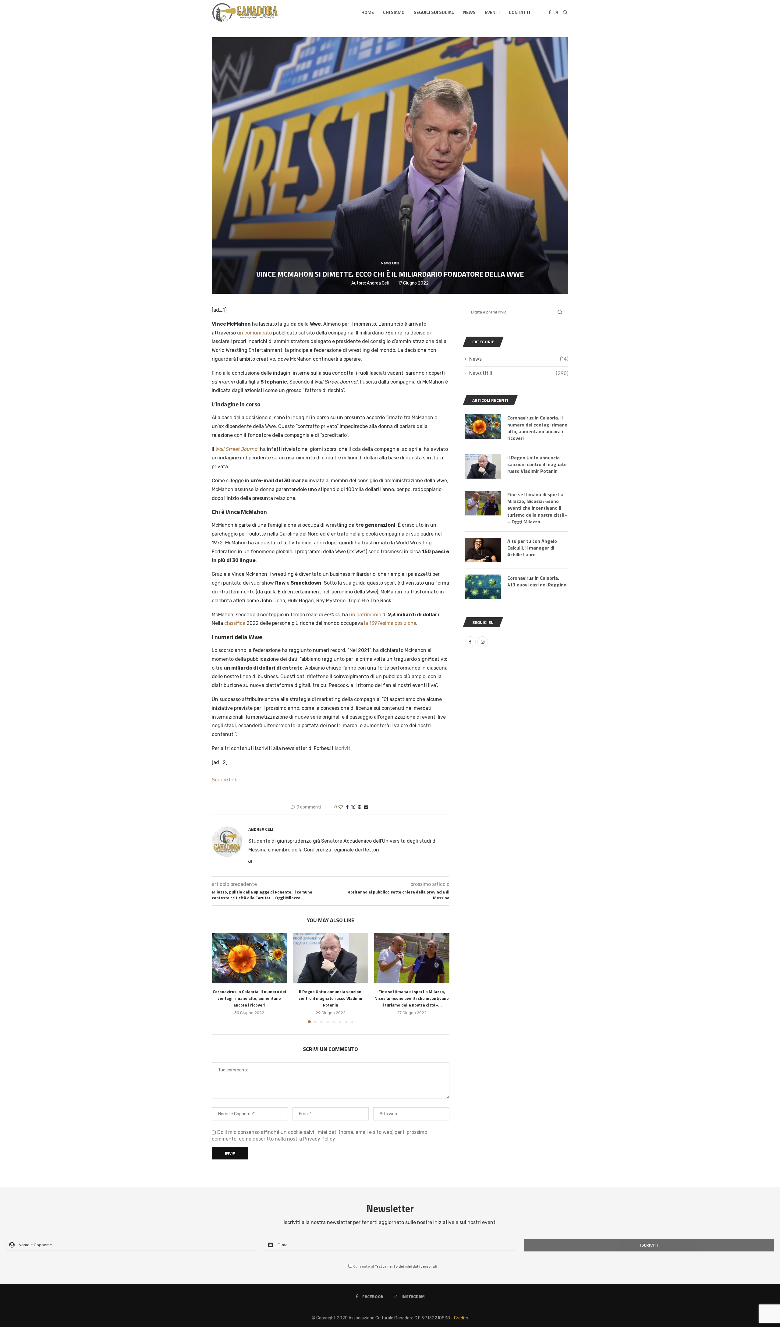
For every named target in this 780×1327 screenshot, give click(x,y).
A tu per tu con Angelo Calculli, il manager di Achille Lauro (532, 548)
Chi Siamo (394, 12)
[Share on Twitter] (353, 807)
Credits (461, 1318)
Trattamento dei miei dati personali (406, 1266)
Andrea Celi (378, 283)
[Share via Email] (366, 807)
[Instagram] (556, 12)
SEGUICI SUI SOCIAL (434, 12)
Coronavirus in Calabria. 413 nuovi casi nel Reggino (536, 581)
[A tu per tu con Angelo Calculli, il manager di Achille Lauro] (483, 550)
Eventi (492, 12)
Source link (224, 780)
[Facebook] (549, 12)
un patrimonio (365, 614)
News (469, 12)
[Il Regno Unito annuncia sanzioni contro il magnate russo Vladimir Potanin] (330, 958)
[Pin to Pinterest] (359, 807)
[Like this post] (341, 807)
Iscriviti (343, 748)
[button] (220, 978)
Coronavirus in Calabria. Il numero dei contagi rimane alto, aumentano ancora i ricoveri (249, 998)
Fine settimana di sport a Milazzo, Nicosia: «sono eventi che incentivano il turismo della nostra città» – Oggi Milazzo (537, 508)
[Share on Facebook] (347, 807)
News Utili (518, 373)
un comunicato (254, 333)
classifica (234, 623)
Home (367, 12)
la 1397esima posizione (390, 623)
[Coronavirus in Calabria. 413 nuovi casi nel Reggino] (483, 587)
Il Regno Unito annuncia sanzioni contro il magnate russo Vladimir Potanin (330, 998)
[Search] (565, 12)
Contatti (519, 12)
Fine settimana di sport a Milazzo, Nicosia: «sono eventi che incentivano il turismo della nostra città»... (412, 998)
